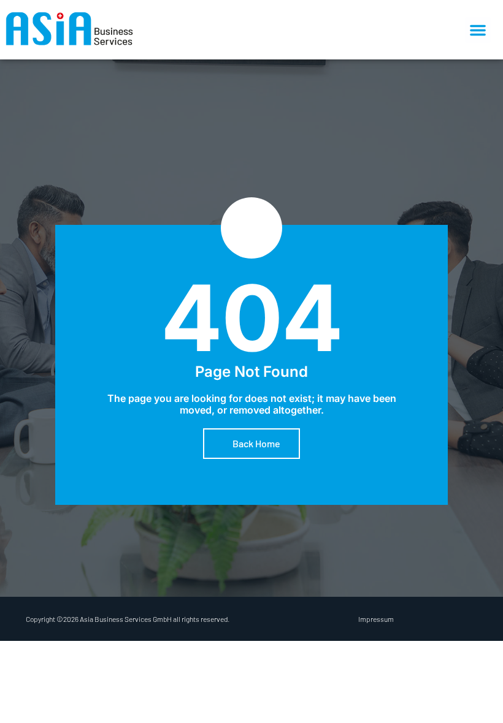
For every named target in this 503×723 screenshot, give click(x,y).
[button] (478, 30)
